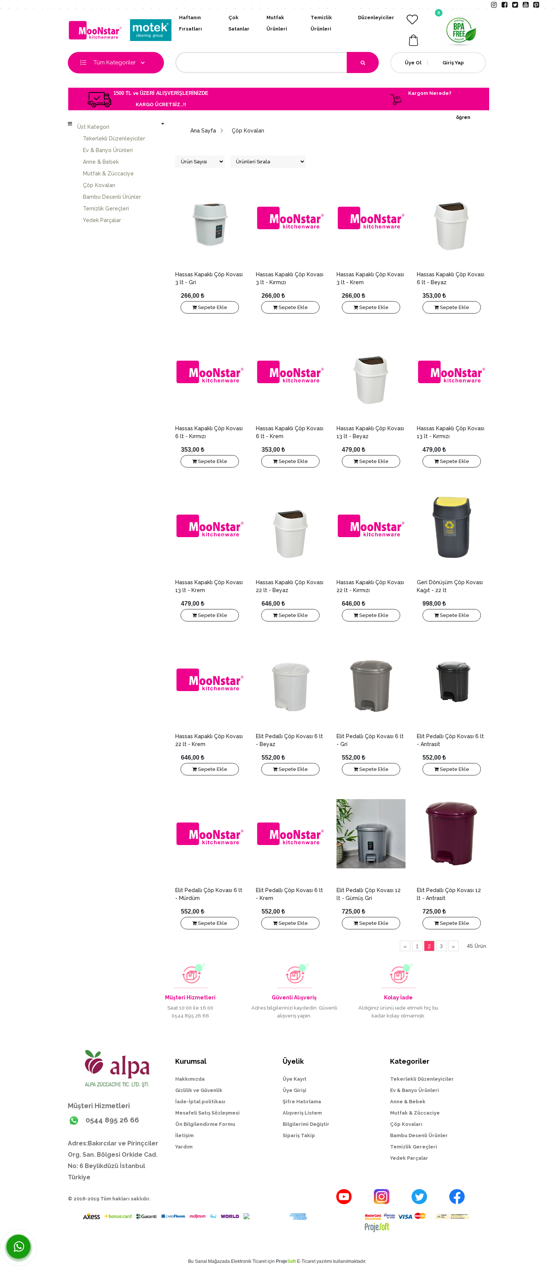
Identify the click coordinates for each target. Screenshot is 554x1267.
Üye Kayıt (294, 1079)
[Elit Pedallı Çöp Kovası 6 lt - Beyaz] (290, 680)
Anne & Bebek (101, 162)
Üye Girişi (294, 1090)
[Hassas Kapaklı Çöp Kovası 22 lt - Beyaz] (290, 526)
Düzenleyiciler (376, 17)
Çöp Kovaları (99, 185)
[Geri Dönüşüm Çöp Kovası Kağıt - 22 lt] (451, 526)
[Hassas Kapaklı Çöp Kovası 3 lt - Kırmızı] (290, 218)
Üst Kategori (93, 127)
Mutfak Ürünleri (276, 23)
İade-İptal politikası (200, 1101)
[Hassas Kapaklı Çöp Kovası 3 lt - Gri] (210, 218)
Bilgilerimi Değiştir (306, 1124)
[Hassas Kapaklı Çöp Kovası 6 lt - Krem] (290, 372)
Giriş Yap (453, 62)
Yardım (184, 1147)
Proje (286, 1261)
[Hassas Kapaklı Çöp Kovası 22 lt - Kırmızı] (371, 526)
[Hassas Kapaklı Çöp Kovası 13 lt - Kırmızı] (451, 372)
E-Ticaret (306, 1261)
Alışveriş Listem (302, 1113)
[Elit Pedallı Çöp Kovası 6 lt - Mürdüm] (210, 834)
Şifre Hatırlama (302, 1101)
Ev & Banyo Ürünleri (108, 150)
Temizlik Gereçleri (106, 209)
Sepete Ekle (212, 307)
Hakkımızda (190, 1079)
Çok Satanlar (238, 23)
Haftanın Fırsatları (190, 23)
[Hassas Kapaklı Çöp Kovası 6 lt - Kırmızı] (210, 372)
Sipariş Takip (299, 1135)
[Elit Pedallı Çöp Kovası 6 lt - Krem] (290, 834)
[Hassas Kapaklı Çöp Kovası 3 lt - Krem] (371, 218)
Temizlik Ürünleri (321, 23)
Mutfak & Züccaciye (108, 174)
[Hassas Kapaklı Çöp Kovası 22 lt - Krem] (210, 680)
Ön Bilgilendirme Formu (205, 1124)
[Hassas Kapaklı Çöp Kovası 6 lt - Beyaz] (451, 218)
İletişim (184, 1135)
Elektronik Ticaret (248, 1261)
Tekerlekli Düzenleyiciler (114, 139)
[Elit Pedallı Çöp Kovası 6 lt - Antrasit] (451, 680)
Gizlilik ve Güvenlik (198, 1090)
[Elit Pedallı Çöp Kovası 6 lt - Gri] (371, 680)
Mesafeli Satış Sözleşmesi (207, 1113)
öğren (463, 117)
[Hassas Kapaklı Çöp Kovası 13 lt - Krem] (210, 526)
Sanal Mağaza (210, 1261)
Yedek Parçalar (102, 220)
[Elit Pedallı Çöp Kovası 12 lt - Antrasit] (451, 834)
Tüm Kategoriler (115, 62)
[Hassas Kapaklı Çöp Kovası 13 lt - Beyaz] (371, 372)
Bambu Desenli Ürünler (112, 197)
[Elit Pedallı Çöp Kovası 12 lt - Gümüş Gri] (371, 834)
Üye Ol (413, 62)
